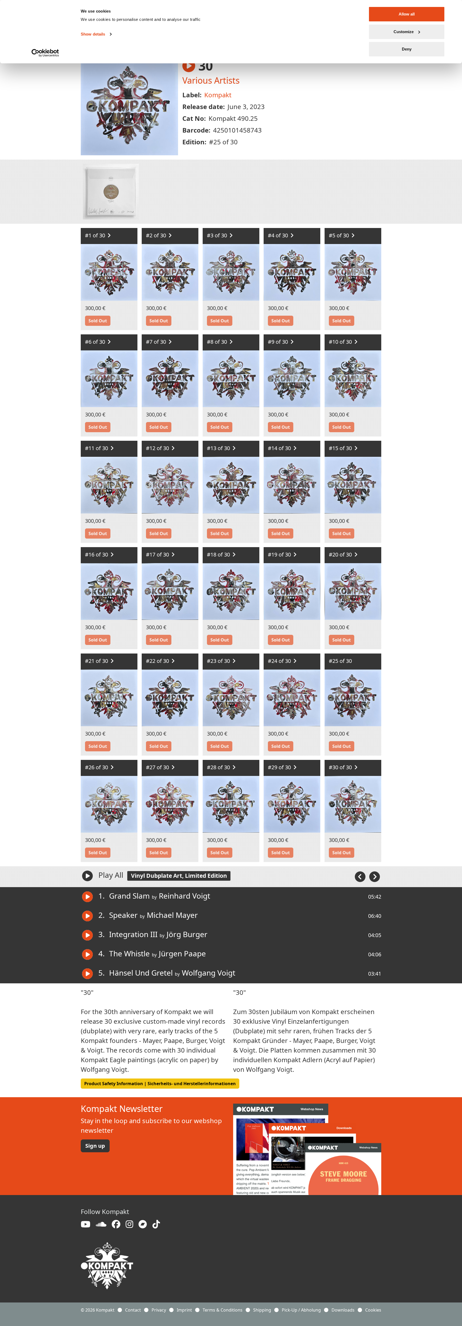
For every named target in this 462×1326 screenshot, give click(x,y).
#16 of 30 (97, 554)
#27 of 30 (158, 767)
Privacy (159, 1310)
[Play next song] (374, 876)
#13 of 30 (219, 448)
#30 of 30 (341, 767)
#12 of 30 (158, 448)
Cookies (373, 1310)
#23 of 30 (219, 660)
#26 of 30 (97, 767)
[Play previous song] (360, 876)
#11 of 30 (97, 448)
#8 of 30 (217, 341)
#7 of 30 (156, 341)
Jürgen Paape (182, 953)
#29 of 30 (280, 767)
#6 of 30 (95, 341)
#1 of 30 (95, 235)
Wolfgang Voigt (208, 973)
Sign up (95, 1145)
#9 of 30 (278, 341)
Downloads (343, 1310)
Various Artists (211, 80)
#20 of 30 (341, 554)
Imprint (184, 1310)
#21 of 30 (97, 660)
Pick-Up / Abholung (301, 1310)
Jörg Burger (187, 934)
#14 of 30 (280, 448)
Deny (406, 49)
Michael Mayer (172, 915)
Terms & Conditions (222, 1310)
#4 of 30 (278, 235)
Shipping (262, 1310)
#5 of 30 (339, 235)
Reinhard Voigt (184, 896)
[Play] (87, 876)
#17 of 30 (158, 554)
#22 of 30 (158, 660)
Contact (133, 1310)
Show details (93, 34)
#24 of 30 (280, 660)
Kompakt (218, 94)
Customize (404, 31)
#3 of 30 (217, 235)
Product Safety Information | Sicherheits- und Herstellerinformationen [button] (160, 1084)
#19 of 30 (280, 554)
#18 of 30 (219, 554)
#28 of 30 (219, 767)
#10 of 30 (341, 341)
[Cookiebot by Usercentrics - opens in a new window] (45, 53)
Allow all (407, 14)
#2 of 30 (156, 235)
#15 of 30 (341, 448)
